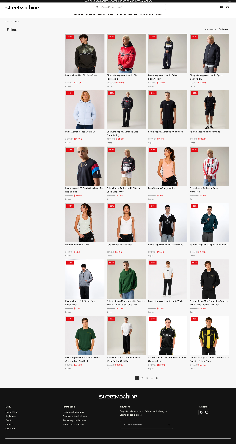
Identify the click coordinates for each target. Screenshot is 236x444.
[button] (129, 7)
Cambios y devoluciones (75, 416)
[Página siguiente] (161, 378)
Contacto (10, 428)
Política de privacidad (73, 424)
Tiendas (9, 424)
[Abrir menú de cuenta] (222, 7)
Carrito (8, 420)
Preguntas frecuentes (73, 412)
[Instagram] (206, 412)
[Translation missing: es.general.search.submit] (97, 7)
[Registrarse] (169, 424)
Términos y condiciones (74, 420)
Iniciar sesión (11, 412)
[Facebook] (201, 412)
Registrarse (10, 416)
